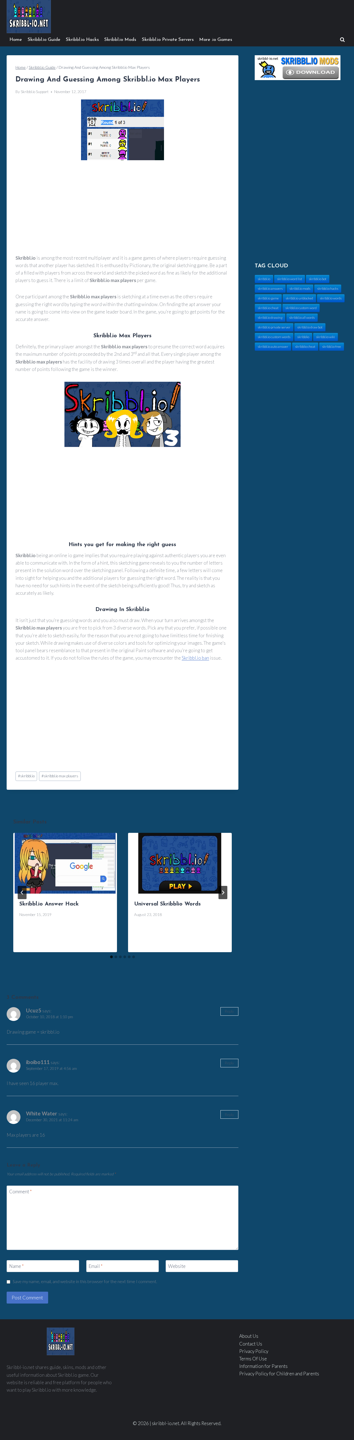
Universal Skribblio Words (167, 904)
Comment (20, 1191)
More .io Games (215, 39)
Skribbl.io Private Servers (168, 39)
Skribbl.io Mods (120, 39)
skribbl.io (26, 776)
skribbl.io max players (59, 776)
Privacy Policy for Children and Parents (279, 1373)
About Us (248, 1336)
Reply (229, 1011)
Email (95, 1266)
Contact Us (250, 1344)
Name (16, 1266)
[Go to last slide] (22, 892)
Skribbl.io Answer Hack (49, 904)
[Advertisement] (122, 207)
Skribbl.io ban (195, 658)
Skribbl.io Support (35, 91)
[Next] (222, 892)
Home (15, 39)
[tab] (111, 956)
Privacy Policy (253, 1351)
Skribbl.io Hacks (82, 39)
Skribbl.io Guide (44, 39)
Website (177, 1266)
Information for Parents (263, 1366)
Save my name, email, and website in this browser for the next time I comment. (85, 1281)
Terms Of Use (253, 1359)
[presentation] (65, 863)
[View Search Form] (342, 40)
